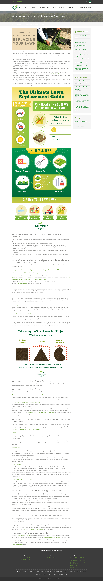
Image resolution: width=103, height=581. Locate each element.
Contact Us (70, 7)
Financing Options (62, 574)
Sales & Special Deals (58, 7)
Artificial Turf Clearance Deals (44, 571)
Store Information (58, 571)
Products (32, 571)
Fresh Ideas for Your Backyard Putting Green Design (81, 101)
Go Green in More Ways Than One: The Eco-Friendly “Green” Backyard (81, 88)
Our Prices (77, 39)
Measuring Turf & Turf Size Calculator (80, 36)
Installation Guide (81, 571)
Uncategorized (18, 24)
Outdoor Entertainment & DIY (80, 122)
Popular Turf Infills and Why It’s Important (82, 59)
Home (24, 7)
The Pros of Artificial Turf (80, 62)
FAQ (66, 571)
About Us (32, 7)
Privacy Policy (52, 574)
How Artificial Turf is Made (80, 65)
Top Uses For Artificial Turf (80, 52)
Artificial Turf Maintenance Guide (80, 46)
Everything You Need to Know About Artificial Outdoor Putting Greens (82, 107)
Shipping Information (41, 574)
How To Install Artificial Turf (81, 49)
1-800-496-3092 (17, 2)
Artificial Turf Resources (84, 7)
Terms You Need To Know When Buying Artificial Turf (82, 55)
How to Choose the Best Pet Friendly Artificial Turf (81, 69)
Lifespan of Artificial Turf (80, 42)
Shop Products (43, 7)
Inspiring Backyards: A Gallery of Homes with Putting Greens (81, 81)
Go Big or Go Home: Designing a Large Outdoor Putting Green (81, 95)
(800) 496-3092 (51, 557)
